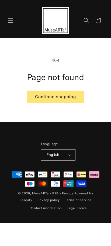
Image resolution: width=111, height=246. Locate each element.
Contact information (46, 208)
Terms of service (78, 200)
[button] (11, 20)
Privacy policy (48, 200)
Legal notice (77, 208)
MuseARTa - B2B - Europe (52, 193)
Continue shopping (55, 96)
